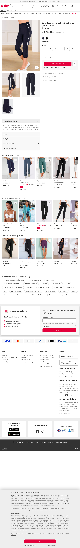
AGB (28, 442)
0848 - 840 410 (65, 376)
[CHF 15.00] (44, 248)
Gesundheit (46, 13)
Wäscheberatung (45, 362)
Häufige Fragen (25, 359)
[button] (2, 17)
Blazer (74, 291)
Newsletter (5, 359)
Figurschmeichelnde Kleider (12, 284)
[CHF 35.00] (61, 248)
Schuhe (31, 13)
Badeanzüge (70, 287)
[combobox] (24, 6)
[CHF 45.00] (10, 248)
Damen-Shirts (58, 287)
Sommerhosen (56, 284)
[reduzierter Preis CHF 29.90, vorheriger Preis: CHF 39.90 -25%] (44, 211)
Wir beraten (66, 13)
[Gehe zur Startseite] (5, 6)
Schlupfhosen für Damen (33, 291)
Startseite (6, 17)
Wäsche (25, 13)
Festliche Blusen (51, 280)
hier (65, 503)
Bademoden (17, 13)
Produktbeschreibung (10, 121)
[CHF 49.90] (10, 211)
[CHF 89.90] (27, 248)
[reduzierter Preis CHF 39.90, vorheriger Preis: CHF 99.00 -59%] (27, 168)
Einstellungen (52, 545)
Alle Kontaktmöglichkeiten (69, 362)
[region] (40, 519)
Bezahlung (24, 357)
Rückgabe (6, 139)
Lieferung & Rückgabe (27, 355)
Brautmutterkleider (31, 284)
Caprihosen (7, 287)
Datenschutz (34, 442)
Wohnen (15, 10)
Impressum (43, 442)
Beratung (43, 352)
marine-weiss (45, 41)
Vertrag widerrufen (19, 442)
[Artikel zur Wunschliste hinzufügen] (74, 64)
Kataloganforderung (27, 362)
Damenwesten (70, 295)
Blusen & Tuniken (43, 287)
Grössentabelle (48, 58)
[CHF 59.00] (61, 211)
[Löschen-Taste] (31, 5)
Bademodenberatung (46, 366)
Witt (3, 352)
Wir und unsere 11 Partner (18, 495)
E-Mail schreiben (67, 357)
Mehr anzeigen (47, 326)
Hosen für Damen (17, 295)
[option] (43, 38)
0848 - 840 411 (65, 413)
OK (40, 541)
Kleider (68, 284)
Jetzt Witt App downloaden (9, 357)
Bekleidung (9, 13)
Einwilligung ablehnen (30, 545)
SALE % (74, 13)
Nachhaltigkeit (6, 362)
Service (23, 352)
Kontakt (62, 352)
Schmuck (38, 13)
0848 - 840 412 (65, 395)
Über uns (4, 355)
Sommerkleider (50, 291)
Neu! (2, 13)
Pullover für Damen (55, 295)
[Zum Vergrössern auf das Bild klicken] (37, 67)
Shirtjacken (63, 291)
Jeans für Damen (16, 291)
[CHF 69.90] (10, 168)
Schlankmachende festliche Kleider (14, 280)
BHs (5, 291)
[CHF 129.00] (27, 211)
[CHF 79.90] (44, 168)
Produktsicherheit (8, 143)
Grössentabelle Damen (47, 355)
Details (5, 134)
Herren (9, 10)
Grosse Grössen (56, 13)
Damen (3, 10)
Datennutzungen (62, 495)
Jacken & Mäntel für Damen (36, 295)
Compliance (51, 442)
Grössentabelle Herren (47, 357)
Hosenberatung (45, 359)
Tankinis (44, 284)
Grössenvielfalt (44, 364)
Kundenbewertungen (9, 148)
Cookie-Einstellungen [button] (61, 442)
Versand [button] (63, 32)
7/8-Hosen (30, 287)
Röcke (5, 295)
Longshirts (19, 287)
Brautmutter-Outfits (35, 280)
